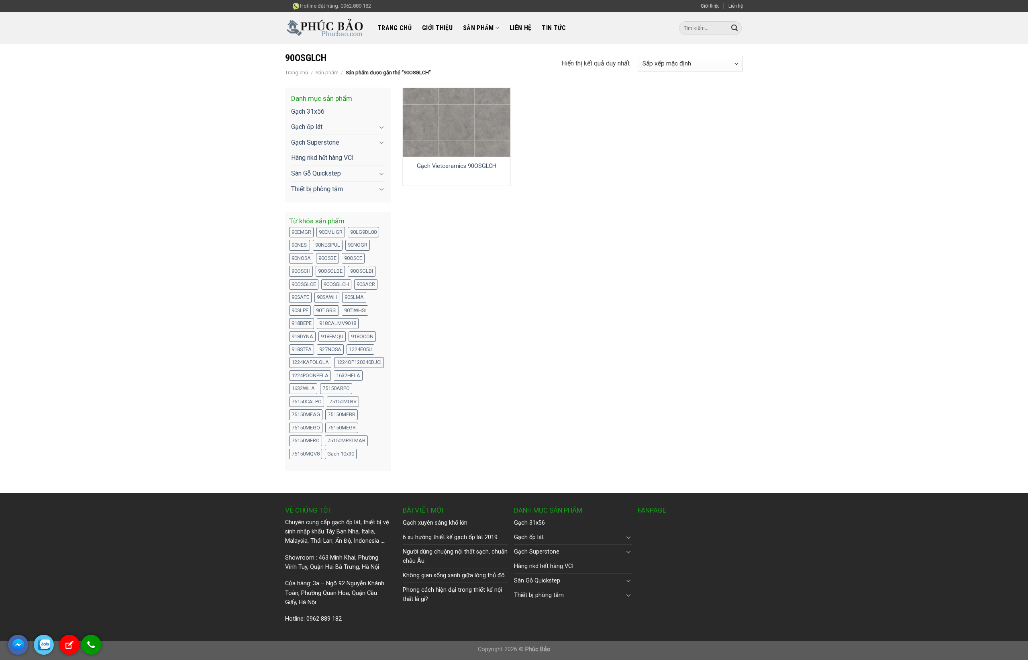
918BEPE (302, 323)
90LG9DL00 (363, 232)
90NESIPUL (327, 245)
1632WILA (303, 388)
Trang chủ (394, 28)
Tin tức (554, 28)
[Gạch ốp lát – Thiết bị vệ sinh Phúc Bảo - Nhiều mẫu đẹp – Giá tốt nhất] (325, 28)
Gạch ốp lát (306, 127)
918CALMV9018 (337, 323)
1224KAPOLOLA (310, 362)
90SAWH (327, 297)
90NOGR (357, 245)
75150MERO (306, 440)
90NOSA (301, 258)
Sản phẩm (478, 28)
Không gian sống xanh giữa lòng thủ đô (454, 575)
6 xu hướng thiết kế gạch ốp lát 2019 (450, 537)
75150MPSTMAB (346, 440)
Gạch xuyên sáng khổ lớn (435, 522)
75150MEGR (342, 428)
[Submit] (734, 28)
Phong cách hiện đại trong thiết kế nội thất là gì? (452, 594)
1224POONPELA (310, 375)
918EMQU (332, 336)
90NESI (300, 245)
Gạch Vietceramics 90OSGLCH (456, 166)
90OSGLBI (361, 271)
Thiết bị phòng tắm (317, 189)
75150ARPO (336, 388)
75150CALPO (307, 401)
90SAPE (300, 297)
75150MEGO (306, 428)
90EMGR (301, 232)
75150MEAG (306, 414)
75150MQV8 (306, 454)
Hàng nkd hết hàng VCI (322, 157)
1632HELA (348, 375)
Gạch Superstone (315, 142)
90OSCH (301, 271)
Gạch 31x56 (307, 111)
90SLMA (354, 297)
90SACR (366, 284)
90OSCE (353, 258)
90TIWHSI (355, 310)
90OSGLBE (330, 271)
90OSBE (327, 258)
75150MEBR (341, 414)
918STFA (302, 349)
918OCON (362, 336)
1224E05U (360, 349)
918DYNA (302, 336)
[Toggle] (381, 127)
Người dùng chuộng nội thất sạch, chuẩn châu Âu (455, 556)
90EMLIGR (331, 232)
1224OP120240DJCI (359, 362)
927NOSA (330, 349)
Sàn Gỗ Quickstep (316, 173)
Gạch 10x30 (340, 454)
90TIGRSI (326, 310)
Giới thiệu (710, 6)
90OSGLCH (336, 284)
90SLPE (300, 310)
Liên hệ (735, 6)
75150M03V (343, 401)
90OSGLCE (304, 284)
